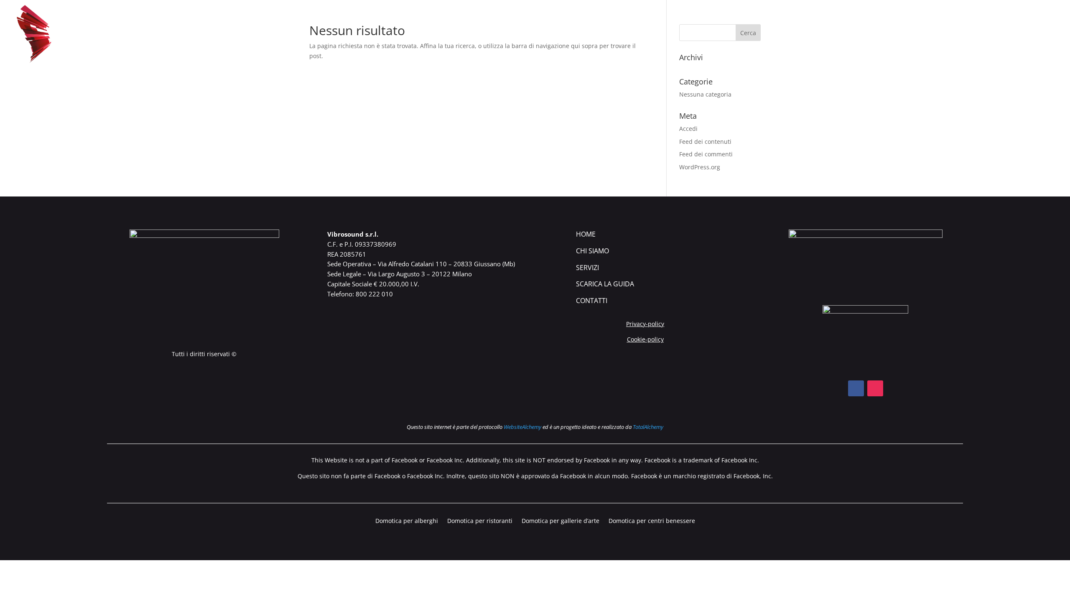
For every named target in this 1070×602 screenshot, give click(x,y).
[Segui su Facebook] (856, 388)
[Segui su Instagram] (875, 388)
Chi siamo (884, 34)
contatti (591, 300)
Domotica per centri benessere (652, 521)
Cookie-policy (645, 339)
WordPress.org (699, 167)
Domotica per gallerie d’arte (560, 521)
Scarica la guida (985, 34)
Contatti (1041, 34)
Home (586, 234)
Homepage (838, 34)
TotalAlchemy (648, 427)
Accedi (688, 129)
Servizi (587, 267)
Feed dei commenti (706, 154)
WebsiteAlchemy (522, 427)
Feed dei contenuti (705, 141)
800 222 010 (374, 294)
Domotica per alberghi (406, 521)
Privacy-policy (645, 324)
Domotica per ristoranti (479, 521)
